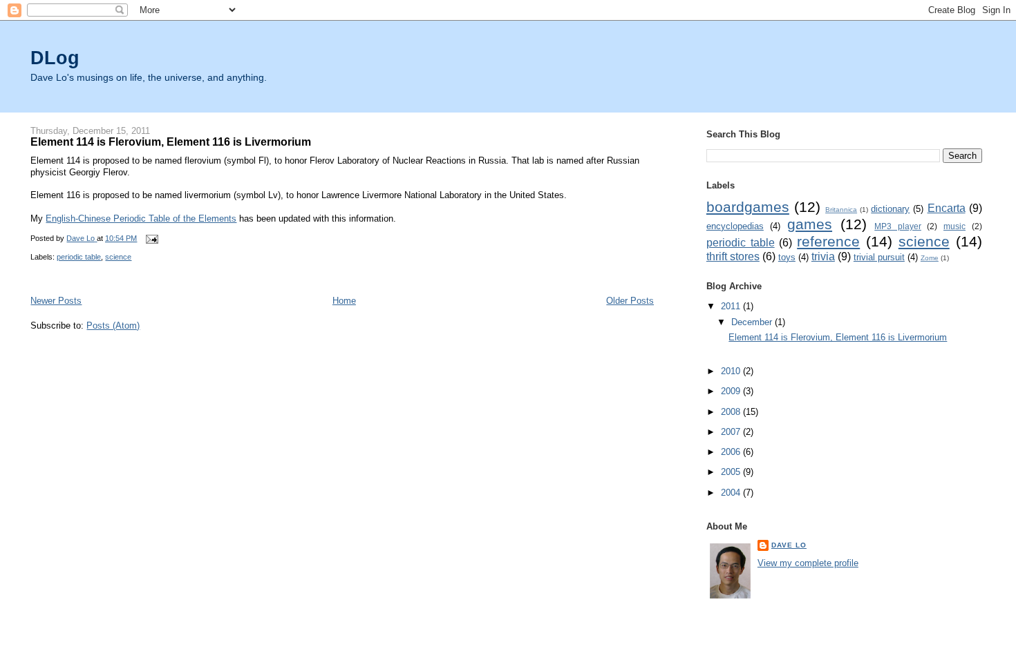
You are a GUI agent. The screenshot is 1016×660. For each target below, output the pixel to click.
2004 (732, 492)
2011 (732, 306)
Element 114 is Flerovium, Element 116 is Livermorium (170, 141)
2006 (732, 452)
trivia (823, 256)
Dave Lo (789, 545)
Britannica (841, 209)
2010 (732, 371)
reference (828, 241)
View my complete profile (808, 563)
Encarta (947, 208)
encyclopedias (735, 226)
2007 (732, 432)
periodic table (79, 257)
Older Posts (630, 300)
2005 (732, 472)
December (753, 322)
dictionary (890, 209)
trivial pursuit (879, 257)
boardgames (747, 207)
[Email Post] (151, 238)
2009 (732, 391)
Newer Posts (56, 300)
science (118, 257)
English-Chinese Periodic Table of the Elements (141, 218)
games (809, 224)
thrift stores (733, 256)
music (954, 226)
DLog (54, 57)
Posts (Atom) (113, 325)
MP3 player (897, 226)
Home (344, 300)
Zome (930, 258)
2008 (732, 412)
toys (787, 257)
